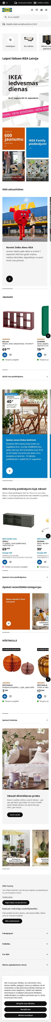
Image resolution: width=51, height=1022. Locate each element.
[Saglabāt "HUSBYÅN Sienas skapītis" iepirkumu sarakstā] (45, 355)
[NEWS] (13, 139)
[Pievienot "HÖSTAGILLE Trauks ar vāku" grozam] (39, 696)
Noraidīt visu (25, 1009)
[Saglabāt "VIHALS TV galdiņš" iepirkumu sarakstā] (10, 562)
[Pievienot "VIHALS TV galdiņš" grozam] (4, 562)
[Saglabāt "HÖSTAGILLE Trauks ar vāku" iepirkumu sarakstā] (45, 696)
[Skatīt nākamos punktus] (48, 335)
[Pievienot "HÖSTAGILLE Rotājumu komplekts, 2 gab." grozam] (4, 696)
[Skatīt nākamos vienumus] (48, 42)
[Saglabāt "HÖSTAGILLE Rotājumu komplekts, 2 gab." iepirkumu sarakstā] (10, 696)
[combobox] (24, 17)
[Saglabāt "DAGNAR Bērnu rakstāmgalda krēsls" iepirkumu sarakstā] (45, 562)
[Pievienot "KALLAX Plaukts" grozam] (4, 355)
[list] (25, 42)
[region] (25, 998)
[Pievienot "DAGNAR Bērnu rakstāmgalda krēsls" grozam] (39, 562)
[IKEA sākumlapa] (7, 10)
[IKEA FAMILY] (37, 143)
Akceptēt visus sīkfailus (25, 1004)
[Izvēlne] (46, 10)
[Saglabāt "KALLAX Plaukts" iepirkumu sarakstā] (10, 355)
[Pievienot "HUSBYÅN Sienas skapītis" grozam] (39, 355)
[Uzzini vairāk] (25, 759)
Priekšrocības (7, 897)
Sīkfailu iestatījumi (25, 1015)
